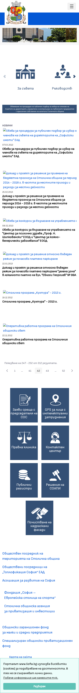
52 (64, 371)
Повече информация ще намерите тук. (30, 677)
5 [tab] (63, 37)
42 (39, 371)
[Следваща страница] (72, 371)
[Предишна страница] (7, 371)
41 (31, 371)
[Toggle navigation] (71, 6)
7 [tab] (71, 37)
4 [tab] (60, 37)
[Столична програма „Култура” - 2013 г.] (32, 292)
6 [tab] (67, 37)
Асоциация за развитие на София (28, 580)
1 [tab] (48, 37)
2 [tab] (52, 37)
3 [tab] (56, 37)
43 (48, 371)
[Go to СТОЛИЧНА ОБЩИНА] (16, 12)
